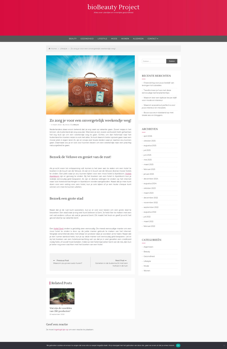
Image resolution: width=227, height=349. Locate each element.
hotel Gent (58, 228)
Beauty (72, 39)
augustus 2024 (150, 183)
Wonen (125, 39)
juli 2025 (147, 150)
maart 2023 (148, 193)
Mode (114, 39)
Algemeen (138, 39)
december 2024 (151, 179)
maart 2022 (148, 221)
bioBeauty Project (114, 7)
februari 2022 (149, 226)
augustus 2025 (150, 145)
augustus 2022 (150, 212)
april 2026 (148, 136)
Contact (152, 39)
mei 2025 (148, 160)
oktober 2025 (150, 141)
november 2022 (151, 202)
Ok (178, 345)
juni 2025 (147, 155)
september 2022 (151, 207)
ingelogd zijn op (61, 329)
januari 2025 (149, 174)
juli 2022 (147, 217)
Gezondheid (87, 39)
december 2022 (151, 198)
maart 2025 (148, 164)
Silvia (67, 125)
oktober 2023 (150, 188)
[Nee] (224, 345)
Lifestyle (102, 39)
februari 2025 (149, 169)
